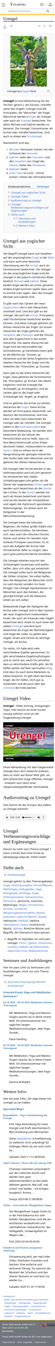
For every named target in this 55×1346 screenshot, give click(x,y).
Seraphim (20, 161)
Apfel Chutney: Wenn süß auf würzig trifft (27, 1163)
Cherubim (38, 157)
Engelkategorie (23, 1316)
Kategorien (9, 1296)
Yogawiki (18, 4)
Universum (45, 943)
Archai (34, 265)
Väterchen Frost (17, 951)
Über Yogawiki (24, 1342)
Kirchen (8, 909)
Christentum (35, 905)
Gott (20, 173)
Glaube (42, 916)
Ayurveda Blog (12, 1109)
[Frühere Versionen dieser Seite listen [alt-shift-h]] (44, 26)
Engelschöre (10, 307)
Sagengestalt (40, 1302)
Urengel (9, 725)
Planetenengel (16, 874)
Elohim (38, 484)
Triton (22, 943)
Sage (38, 889)
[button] (28, 742)
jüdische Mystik (26, 916)
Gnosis (31, 492)
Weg (49, 668)
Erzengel (26, 120)
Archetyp (24, 893)
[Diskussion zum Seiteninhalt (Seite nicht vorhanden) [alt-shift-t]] (11, 26)
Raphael (14, 169)
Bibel (51, 257)
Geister (47, 488)
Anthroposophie (30, 426)
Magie (22, 905)
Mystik (40, 912)
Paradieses (39, 165)
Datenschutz (8, 1342)
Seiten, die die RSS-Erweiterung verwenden (26, 1299)
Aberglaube (10, 893)
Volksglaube (26, 889)
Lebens (13, 165)
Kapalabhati (24, 1138)
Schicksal (9, 687)
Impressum (40, 1342)
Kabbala (23, 920)
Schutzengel (34, 136)
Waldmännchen (38, 951)
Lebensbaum (11, 924)
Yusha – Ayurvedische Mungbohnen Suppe (27, 1205)
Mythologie (10, 889)
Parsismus (9, 901)
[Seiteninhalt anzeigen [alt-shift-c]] (4, 26)
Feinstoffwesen (42, 885)
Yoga (25, 91)
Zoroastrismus (34, 897)
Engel (32, 116)
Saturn (7, 450)
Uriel (12, 173)
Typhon (32, 943)
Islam (24, 924)
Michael (14, 149)
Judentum (9, 916)
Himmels (32, 153)
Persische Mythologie (15, 1309)
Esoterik (8, 1316)
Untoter (12, 947)
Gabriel (13, 157)
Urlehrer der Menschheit (33, 947)
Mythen (17, 928)
